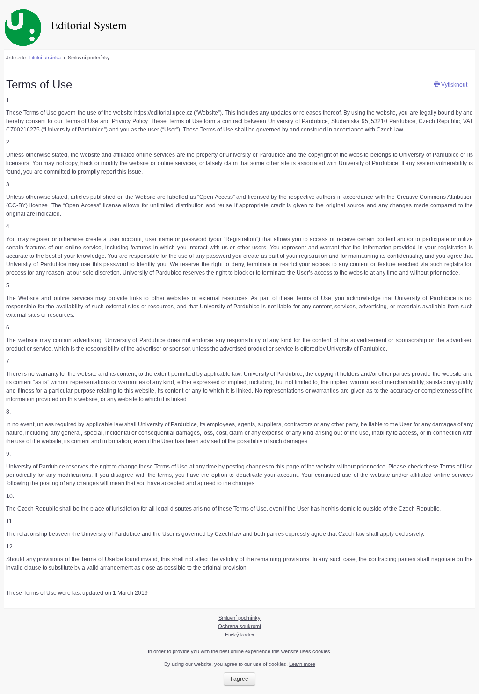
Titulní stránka (45, 57)
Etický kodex (239, 634)
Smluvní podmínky (239, 618)
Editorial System (89, 24)
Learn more (302, 664)
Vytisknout (453, 84)
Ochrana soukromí (239, 626)
